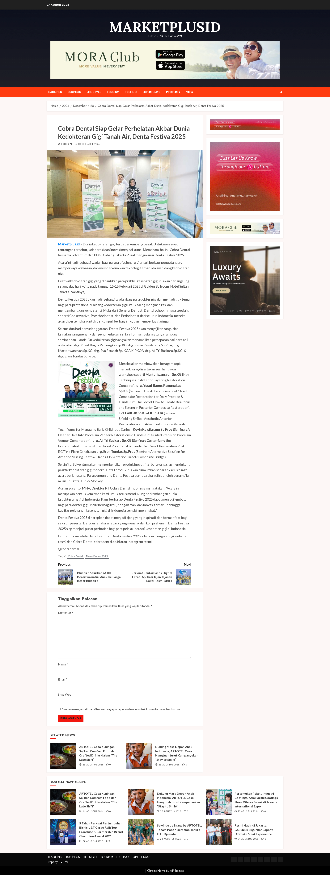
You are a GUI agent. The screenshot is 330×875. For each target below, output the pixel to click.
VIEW (189, 92)
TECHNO (131, 92)
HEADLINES (54, 92)
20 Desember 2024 (89, 144)
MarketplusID (165, 27)
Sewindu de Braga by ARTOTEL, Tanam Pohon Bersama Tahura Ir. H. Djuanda (179, 829)
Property (173, 92)
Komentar (65, 612)
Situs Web (64, 694)
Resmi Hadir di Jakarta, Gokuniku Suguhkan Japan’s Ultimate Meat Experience (254, 829)
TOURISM (113, 92)
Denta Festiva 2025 (97, 556)
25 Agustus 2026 (248, 811)
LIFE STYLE (94, 92)
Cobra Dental (75, 556)
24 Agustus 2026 (92, 841)
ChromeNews (156, 871)
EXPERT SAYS (151, 92)
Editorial (66, 144)
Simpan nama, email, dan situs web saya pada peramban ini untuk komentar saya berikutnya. (121, 709)
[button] (281, 92)
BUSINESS (74, 92)
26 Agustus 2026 (93, 764)
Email (62, 679)
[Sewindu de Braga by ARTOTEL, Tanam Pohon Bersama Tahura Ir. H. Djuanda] (141, 832)
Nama (63, 664)
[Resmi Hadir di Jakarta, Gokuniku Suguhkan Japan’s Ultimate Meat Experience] (219, 832)
